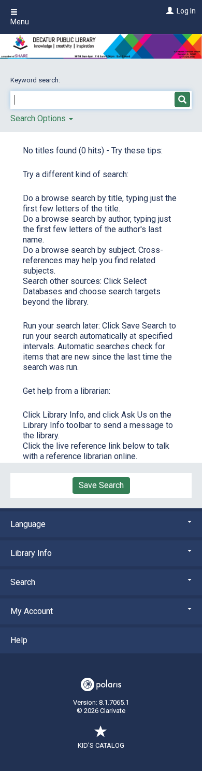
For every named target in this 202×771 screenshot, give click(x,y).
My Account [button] (31, 611)
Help (18, 640)
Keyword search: (36, 80)
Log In (186, 11)
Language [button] (28, 524)
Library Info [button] (31, 553)
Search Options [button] (39, 118)
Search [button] (22, 582)
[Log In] (169, 11)
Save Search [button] (101, 485)
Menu (19, 22)
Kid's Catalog (101, 745)
